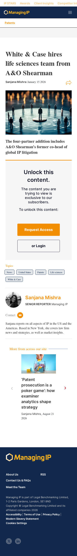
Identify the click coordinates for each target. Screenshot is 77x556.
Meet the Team (15, 487)
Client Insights (44, 3)
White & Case (14, 279)
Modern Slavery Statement (22, 518)
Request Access (38, 230)
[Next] (65, 388)
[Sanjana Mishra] (15, 300)
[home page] (16, 12)
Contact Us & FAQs (18, 480)
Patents (10, 22)
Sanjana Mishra (43, 297)
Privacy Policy (51, 514)
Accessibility (14, 514)
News (9, 272)
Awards (25, 3)
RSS (43, 474)
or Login (38, 246)
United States (25, 272)
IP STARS (10, 3)
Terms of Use (32, 514)
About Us (12, 474)
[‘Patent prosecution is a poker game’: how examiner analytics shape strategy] (38, 364)
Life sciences (56, 272)
